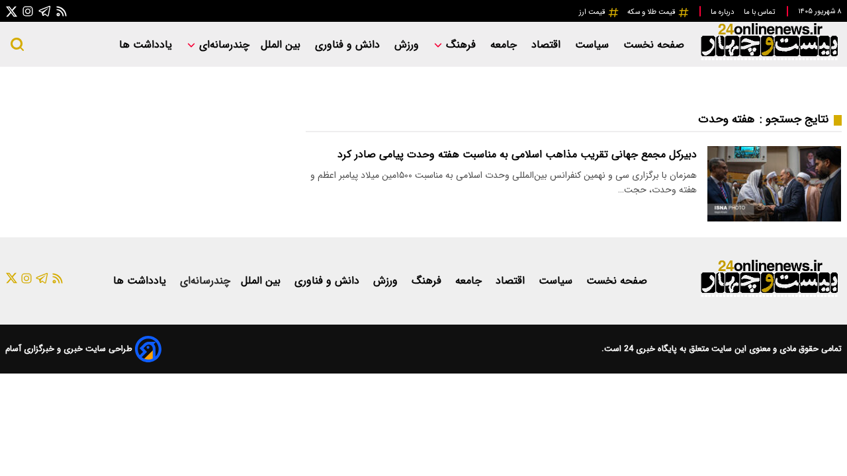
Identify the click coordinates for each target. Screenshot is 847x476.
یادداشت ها (147, 44)
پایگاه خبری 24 (649, 349)
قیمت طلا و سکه (652, 12)
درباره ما (723, 12)
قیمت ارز (593, 12)
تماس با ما (760, 12)
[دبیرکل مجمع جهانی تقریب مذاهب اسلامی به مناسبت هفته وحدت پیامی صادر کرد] (774, 183)
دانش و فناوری (349, 44)
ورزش (408, 44)
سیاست (593, 44)
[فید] (61, 11)
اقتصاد (547, 44)
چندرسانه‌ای (222, 44)
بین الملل (282, 44)
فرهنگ (461, 44)
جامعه (505, 44)
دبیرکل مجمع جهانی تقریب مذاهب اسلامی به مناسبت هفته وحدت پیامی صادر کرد (517, 154)
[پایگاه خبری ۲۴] (769, 58)
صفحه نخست (653, 44)
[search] (17, 44)
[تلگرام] (45, 11)
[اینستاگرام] (28, 11)
